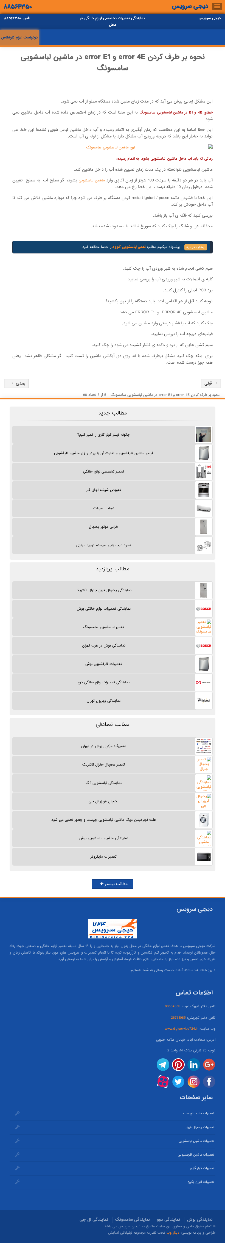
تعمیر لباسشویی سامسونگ (103, 627)
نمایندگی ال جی (94, 1219)
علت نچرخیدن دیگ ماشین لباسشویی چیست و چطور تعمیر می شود (103, 819)
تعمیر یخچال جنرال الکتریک (103, 764)
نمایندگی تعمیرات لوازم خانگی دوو (104, 682)
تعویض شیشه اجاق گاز (103, 490)
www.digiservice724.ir (181, 1028)
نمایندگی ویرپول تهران (103, 700)
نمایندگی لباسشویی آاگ (104, 783)
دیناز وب (173, 1232)
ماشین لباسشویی (92, 180)
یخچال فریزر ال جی (104, 801)
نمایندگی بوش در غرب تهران (103, 645)
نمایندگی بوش (200, 1219)
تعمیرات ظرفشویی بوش (103, 664)
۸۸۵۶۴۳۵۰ (18, 6)
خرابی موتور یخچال (103, 526)
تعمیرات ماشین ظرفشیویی (196, 1154)
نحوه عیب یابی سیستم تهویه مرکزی (103, 545)
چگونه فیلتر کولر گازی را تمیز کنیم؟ (103, 434)
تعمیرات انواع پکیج (200, 1182)
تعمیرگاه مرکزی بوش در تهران (103, 746)
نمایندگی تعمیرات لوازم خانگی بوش (104, 608)
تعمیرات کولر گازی (202, 1168)
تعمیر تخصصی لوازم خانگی (103, 471)
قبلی (208, 383)
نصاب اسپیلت (103, 508)
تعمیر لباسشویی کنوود (128, 247)
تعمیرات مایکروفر (104, 856)
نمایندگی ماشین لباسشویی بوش (103, 838)
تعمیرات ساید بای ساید (198, 1113)
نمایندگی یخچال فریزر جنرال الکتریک (103, 590)
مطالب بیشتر (115, 884)
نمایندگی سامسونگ (132, 1219)
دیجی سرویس (190, 6)
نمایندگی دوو (168, 1219)
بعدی (19, 383)
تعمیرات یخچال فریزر (199, 1127)
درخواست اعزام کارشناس (19, 37)
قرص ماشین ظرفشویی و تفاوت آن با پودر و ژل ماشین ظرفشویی (103, 453)
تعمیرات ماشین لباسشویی (196, 1141)
